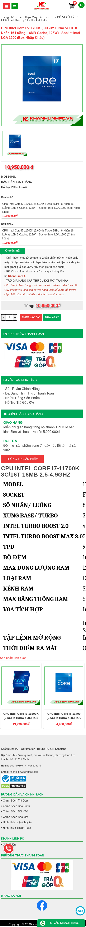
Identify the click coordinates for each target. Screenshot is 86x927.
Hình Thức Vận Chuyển (17, 822)
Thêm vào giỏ (31, 317)
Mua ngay (52, 317)
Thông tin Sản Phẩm (22, 458)
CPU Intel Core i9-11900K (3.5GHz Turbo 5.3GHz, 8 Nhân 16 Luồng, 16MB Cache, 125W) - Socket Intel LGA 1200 (20, 716)
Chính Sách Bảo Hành (16, 806)
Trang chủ (7, 17)
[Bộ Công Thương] (42, 778)
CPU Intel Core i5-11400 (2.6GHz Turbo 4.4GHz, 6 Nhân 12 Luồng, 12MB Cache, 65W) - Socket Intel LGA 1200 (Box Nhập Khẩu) (63, 716)
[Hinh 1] (42, 125)
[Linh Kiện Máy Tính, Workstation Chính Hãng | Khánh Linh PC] (41, 9)
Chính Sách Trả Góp (15, 800)
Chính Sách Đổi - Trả (15, 811)
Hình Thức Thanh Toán (17, 827)
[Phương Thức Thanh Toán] (42, 875)
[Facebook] (42, 905)
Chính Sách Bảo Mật (15, 816)
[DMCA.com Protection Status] (13, 787)
